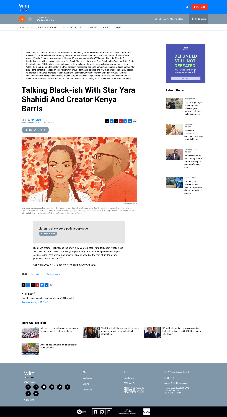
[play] (22, 19)
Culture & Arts (53, 274)
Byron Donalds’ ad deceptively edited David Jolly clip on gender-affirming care (193, 161)
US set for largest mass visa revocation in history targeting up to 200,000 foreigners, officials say (181, 331)
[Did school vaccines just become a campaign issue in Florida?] (174, 129)
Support (92, 27)
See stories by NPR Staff (35, 302)
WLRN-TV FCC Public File (134, 388)
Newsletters (70, 27)
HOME (22, 27)
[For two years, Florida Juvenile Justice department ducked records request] (174, 182)
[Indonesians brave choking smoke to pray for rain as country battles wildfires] (30, 332)
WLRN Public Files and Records (177, 372)
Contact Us (87, 378)
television (35, 274)
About (106, 27)
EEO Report (169, 378)
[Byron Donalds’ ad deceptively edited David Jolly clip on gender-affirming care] (174, 154)
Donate (86, 384)
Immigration (189, 99)
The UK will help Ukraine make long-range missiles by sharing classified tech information (120, 331)
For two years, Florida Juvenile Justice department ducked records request (193, 187)
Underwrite (87, 390)
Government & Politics (190, 126)
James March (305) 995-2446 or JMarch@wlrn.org (177, 389)
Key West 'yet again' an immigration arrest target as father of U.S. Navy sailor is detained (193, 108)
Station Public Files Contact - (176, 383)
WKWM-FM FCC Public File (134, 392)
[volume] (30, 19)
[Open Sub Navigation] (35, 27)
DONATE (200, 7)
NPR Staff (36, 120)
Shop (126, 372)
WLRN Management (172, 393)
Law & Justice (190, 178)
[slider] (34, 19)
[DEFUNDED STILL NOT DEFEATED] (185, 63)
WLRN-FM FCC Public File (134, 390)
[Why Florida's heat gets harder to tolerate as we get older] (30, 349)
